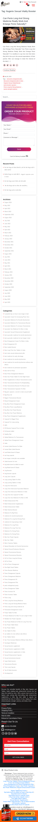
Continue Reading (9, 70)
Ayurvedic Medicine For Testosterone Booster (17, 323)
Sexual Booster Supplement (18, 800)
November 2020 (8, 281)
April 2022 (7, 229)
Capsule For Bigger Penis (11, 419)
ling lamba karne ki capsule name (19, 795)
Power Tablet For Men (10, 612)
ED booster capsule (19, 803)
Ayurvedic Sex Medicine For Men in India (16, 329)
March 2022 (7, 232)
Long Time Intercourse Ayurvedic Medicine (16, 488)
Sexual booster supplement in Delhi (14, 649)
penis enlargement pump (11, 585)
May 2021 (7, 263)
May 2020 (7, 299)
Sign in (25, 2)
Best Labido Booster (10, 347)
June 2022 (7, 223)
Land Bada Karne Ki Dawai (12, 452)
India (5, 443)
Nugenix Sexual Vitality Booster (12, 83)
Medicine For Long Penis (11, 525)
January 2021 (8, 275)
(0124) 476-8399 (10, 726)
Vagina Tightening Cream (18, 790)
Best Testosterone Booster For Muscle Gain (16, 386)
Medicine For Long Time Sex (12, 528)
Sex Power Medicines (9, 787)
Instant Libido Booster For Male (13, 446)
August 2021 (8, 254)
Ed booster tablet (9, 431)
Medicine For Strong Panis (11, 531)
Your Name (7, 125)
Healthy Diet (7, 434)
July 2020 (7, 293)
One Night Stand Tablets (11, 567)
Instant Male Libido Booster (12, 449)
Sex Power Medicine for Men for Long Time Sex (18, 622)
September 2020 (9, 287)
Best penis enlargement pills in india (13, 81)
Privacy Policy (6, 708)
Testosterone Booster (10, 664)
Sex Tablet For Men (10, 631)
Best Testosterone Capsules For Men (15, 389)
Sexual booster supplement (12, 646)
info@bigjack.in (10, 730)
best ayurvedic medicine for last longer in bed (17, 338)
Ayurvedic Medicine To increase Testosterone (17, 326)
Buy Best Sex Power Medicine (13, 413)
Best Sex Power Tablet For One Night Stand (16, 376)
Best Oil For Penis (9, 370)
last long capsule (9, 455)
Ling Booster (8, 470)
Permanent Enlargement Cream (13, 609)
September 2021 (9, 251)
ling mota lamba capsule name (19, 797)
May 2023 (7, 205)
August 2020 (8, 290)
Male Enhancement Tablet (11, 507)
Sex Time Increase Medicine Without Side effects (18, 640)
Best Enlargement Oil (10, 344)
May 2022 (7, 226)
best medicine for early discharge (13, 356)
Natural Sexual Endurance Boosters (14, 549)
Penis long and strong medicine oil (14, 606)
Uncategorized (8, 673)
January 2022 (8, 238)
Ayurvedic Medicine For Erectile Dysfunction (17, 320)
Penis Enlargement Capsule (12, 573)
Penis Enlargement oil (11, 784)
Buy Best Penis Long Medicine (13, 407)
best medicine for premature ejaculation (15, 367)
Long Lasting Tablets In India (12, 482)
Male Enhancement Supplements (13, 504)
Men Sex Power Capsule (11, 537)
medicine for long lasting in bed (13, 522)
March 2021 (7, 269)
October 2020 (8, 284)
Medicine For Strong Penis (11, 534)
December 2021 (8, 242)
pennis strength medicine (10, 89)
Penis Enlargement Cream (12, 786)
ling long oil (29, 792)
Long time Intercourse (10, 485)
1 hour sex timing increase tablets (18, 783)
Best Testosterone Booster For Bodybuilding (16, 383)
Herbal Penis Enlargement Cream (13, 440)
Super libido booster (10, 661)
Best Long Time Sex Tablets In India (14, 350)
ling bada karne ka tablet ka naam (14, 464)
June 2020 (7, 296)
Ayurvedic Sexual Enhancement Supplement (17, 332)
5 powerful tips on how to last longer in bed (16, 314)
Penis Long (7, 597)
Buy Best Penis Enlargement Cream (14, 404)
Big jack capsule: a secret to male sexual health (18, 392)
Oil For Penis (8, 561)
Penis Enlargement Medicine (12, 576)
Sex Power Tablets (9, 628)
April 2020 (7, 302)
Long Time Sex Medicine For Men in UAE (16, 497)
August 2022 (8, 217)
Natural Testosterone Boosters (13, 555)
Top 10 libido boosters (10, 670)
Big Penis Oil (8, 395)
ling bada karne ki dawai (18, 793)
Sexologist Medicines (10, 643)
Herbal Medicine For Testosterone (13, 437)
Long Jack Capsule (9, 476)
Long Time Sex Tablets (10, 781)
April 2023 (7, 208)
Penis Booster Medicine (11, 570)
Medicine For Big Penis (11, 513)
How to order (5, 716)
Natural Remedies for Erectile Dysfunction (16, 546)
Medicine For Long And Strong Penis (14, 519)
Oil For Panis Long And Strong (13, 558)
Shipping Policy (6, 710)
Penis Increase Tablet (10, 594)
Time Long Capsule (9, 667)
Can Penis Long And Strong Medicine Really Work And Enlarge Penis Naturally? (16, 21)
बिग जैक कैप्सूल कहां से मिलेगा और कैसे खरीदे (15, 181)
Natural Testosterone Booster (12, 552)
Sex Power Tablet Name (11, 625)
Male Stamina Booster (10, 510)
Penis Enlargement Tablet (11, 588)
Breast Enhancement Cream (26, 787)
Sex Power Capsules (27, 786)
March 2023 (7, 211)
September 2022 (9, 214)
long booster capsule (10, 473)
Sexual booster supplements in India (14, 652)
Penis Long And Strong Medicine (12, 87)
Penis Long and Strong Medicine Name (15, 603)
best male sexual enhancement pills (14, 353)
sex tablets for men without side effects (15, 634)
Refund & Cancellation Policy (11, 718)
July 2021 (7, 257)
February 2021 (8, 272)
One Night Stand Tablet (18, 798)
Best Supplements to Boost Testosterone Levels (18, 380)
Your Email (7, 129)
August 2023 (8, 202)
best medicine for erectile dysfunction (15, 359)
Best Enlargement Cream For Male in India (16, 341)
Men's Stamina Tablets (10, 543)
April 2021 (7, 266)
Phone (6, 133)
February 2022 (8, 235)
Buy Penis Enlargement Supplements (15, 416)
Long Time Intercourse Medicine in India (15, 491)
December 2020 (8, 278)
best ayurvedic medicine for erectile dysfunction (17, 335)
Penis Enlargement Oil (10, 579)
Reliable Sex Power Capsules (12, 619)
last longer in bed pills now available (14, 458)
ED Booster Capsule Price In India (14, 428)
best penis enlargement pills (14, 79)
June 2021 (7, 260)
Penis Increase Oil (9, 591)
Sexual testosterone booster (12, 658)
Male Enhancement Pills (11, 501)
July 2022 (7, 220)
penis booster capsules (10, 85)
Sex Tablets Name (9, 637)
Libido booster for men (10, 461)
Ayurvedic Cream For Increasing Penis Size (16, 317)
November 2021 (8, 245)
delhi (5, 425)
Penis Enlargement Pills (11, 582)
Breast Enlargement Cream (12, 401)
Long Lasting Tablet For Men (12, 479)
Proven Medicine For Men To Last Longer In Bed (18, 615)
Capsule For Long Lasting (11, 422)
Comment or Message (11, 137)
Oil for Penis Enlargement (11, 564)
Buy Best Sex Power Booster (12, 410)
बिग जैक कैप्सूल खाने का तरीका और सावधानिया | (15, 185)
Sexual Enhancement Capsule (13, 655)
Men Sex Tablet (8, 540)
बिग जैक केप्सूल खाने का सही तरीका (12, 190)
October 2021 (8, 248)
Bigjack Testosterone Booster (12, 398)
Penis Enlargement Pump (26, 781)
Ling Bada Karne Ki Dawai (11, 467)
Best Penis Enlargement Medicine (14, 373)
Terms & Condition (7, 713)
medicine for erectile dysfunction (13, 516)
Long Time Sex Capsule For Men (13, 494)
